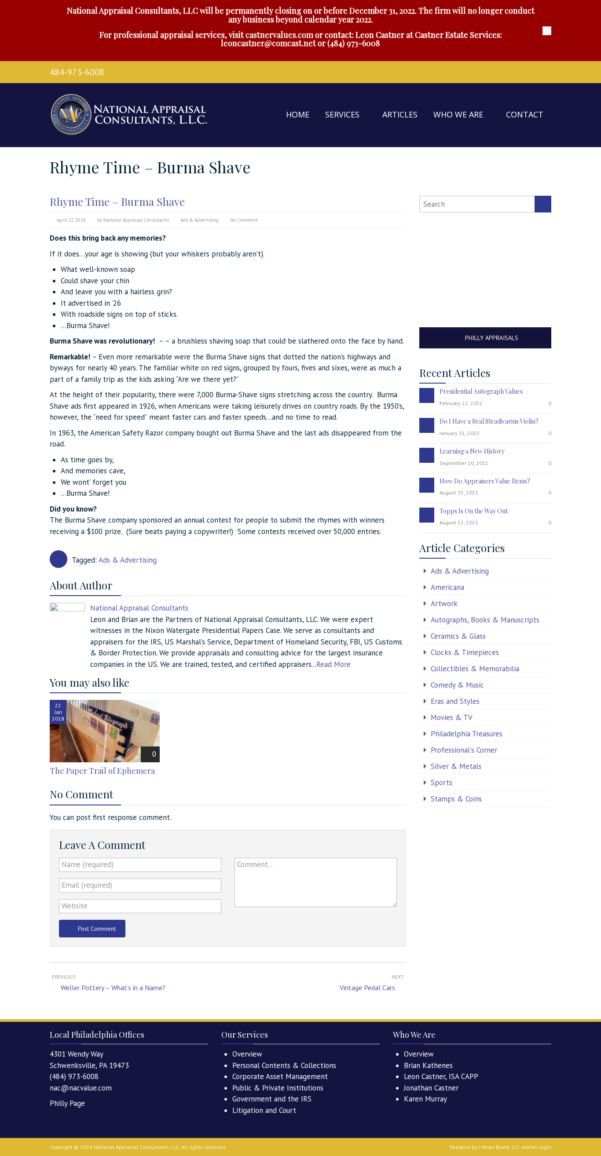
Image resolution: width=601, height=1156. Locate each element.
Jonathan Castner (431, 1088)
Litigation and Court (264, 1110)
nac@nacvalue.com (81, 1088)
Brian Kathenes (428, 1065)
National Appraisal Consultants (136, 220)
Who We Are (458, 114)
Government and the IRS (271, 1099)
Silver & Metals (456, 766)
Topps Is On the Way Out (474, 511)
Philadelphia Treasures (466, 734)
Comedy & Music (457, 685)
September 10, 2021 (464, 463)
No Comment (244, 220)
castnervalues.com (279, 34)
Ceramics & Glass (458, 636)
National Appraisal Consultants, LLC (136, 1147)
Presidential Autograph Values (481, 391)
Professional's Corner (464, 750)
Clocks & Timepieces (465, 652)
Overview (247, 1054)
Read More (333, 664)
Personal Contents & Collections (284, 1065)
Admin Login (536, 1147)
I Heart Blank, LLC (499, 1147)
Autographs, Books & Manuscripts (485, 620)
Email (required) (87, 885)
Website (75, 905)
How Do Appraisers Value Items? (485, 481)
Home (297, 114)
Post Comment (97, 929)
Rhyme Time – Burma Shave (117, 201)
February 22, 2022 (461, 403)
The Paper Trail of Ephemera (102, 770)
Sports (441, 782)
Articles (400, 114)
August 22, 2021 (459, 522)
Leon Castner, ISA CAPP (441, 1076)
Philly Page (67, 1103)
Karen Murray (425, 1099)
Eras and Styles (455, 701)
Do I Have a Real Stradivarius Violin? (489, 421)
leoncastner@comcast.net (268, 43)
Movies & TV (452, 717)
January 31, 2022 (460, 433)
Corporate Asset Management (280, 1076)
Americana (447, 587)
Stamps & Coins (456, 799)
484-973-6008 (77, 72)
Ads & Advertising (199, 220)
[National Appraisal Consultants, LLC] (129, 115)
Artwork (444, 603)
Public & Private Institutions (277, 1088)
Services (342, 114)
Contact (524, 114)
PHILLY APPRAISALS (490, 338)
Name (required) (88, 864)
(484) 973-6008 (353, 43)
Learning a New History (472, 451)
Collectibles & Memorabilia (475, 668)
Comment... (255, 864)
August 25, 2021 (459, 492)
